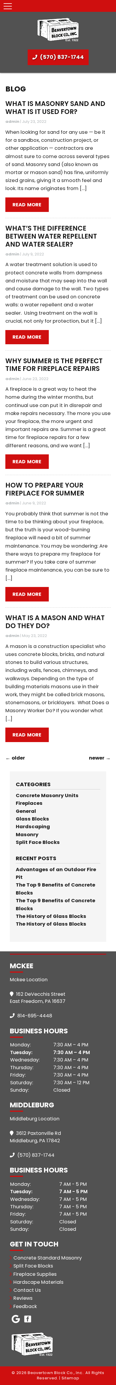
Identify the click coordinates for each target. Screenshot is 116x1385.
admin (12, 121)
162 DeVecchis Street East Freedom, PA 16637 (37, 998)
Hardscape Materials (38, 1282)
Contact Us (27, 1290)
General (26, 811)
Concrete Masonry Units (47, 795)
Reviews (22, 1298)
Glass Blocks (32, 818)
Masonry (27, 834)
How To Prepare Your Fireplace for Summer (44, 489)
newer (100, 758)
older (15, 758)
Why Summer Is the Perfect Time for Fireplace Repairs (54, 365)
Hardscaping (33, 826)
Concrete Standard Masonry (47, 1257)
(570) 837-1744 (61, 57)
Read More (27, 204)
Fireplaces (29, 803)
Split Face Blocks (38, 842)
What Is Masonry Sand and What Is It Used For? (55, 107)
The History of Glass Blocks (51, 916)
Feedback (25, 1306)
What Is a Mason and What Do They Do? (55, 621)
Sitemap (70, 1378)
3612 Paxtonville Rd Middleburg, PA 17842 (35, 1137)
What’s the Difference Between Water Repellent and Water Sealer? (51, 236)
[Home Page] (58, 29)
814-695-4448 (34, 1015)
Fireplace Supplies (35, 1274)
